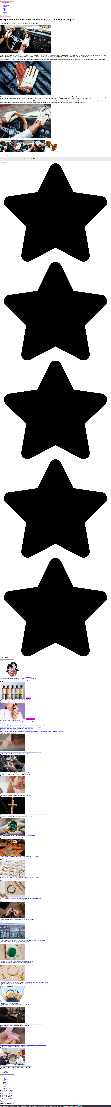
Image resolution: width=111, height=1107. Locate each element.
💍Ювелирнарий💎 (5, 2)
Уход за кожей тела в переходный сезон (10, 720)
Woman (5, 6)
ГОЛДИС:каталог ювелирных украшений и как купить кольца (16, 1066)
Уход (4, 10)
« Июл (1, 1101)
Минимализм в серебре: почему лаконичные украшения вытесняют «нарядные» (20, 727)
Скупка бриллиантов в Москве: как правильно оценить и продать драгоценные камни (22, 940)
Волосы (5, 12)
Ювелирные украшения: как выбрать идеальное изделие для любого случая (19, 877)
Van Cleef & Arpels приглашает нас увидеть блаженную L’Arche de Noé (18, 678)
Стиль (4, 9)
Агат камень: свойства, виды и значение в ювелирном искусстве (16, 961)
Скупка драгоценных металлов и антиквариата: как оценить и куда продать (19, 856)
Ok (79, 1106)
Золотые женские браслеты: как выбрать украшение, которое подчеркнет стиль (20, 898)
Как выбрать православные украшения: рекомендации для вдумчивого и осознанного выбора (24, 982)
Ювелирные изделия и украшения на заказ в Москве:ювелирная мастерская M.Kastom (22, 1024)
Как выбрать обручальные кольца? (9, 1003)
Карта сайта (6, 1072)
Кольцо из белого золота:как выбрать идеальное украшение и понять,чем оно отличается (23, 1045)
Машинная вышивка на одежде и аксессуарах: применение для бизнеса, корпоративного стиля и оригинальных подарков (31, 731)
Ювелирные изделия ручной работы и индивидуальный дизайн (16, 728)
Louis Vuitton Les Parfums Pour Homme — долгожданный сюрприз (17, 699)
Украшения (6, 5)
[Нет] (81, 1106)
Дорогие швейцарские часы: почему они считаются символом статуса (18, 919)
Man (4, 8)
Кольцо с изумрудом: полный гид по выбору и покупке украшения (17, 835)
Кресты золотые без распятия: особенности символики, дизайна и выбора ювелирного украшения (25, 814)
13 (6, 1095)
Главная (5, 1071)
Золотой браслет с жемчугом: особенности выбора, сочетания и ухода (18, 729)
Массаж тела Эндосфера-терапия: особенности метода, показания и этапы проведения (22, 725)
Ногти (4, 13)
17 (0, 1096)
